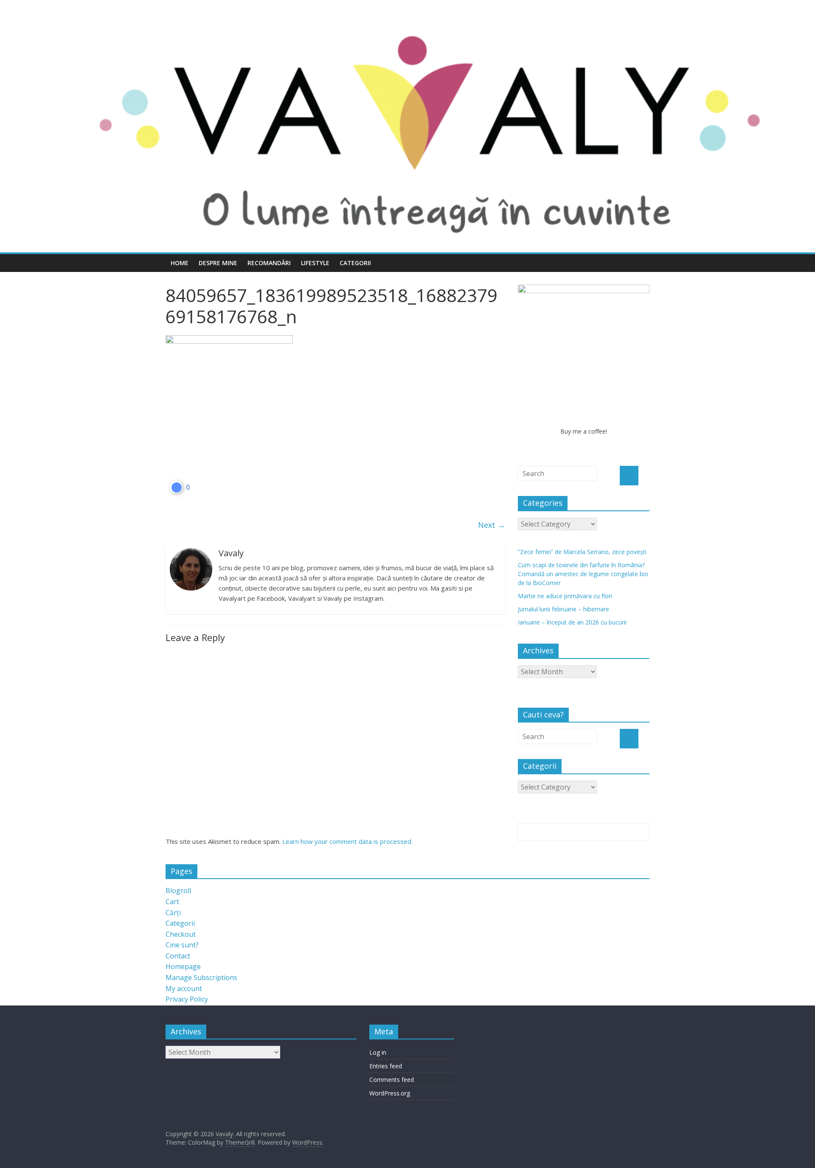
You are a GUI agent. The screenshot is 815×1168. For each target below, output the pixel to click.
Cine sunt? (182, 945)
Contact (178, 956)
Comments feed (391, 1080)
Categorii (355, 263)
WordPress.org (389, 1093)
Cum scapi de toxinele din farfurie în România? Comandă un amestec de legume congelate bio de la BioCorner (583, 574)
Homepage (183, 966)
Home (179, 263)
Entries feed (385, 1066)
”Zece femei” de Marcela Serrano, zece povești (582, 552)
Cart (172, 901)
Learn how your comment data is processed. (347, 841)
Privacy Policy (187, 999)
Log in (377, 1052)
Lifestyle (315, 263)
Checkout (181, 934)
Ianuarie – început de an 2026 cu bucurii (572, 622)
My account (184, 988)
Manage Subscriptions (201, 977)
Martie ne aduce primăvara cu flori (565, 596)
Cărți (173, 912)
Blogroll (178, 890)
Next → (491, 525)
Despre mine (218, 263)
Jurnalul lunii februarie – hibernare (563, 609)
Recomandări (269, 263)
